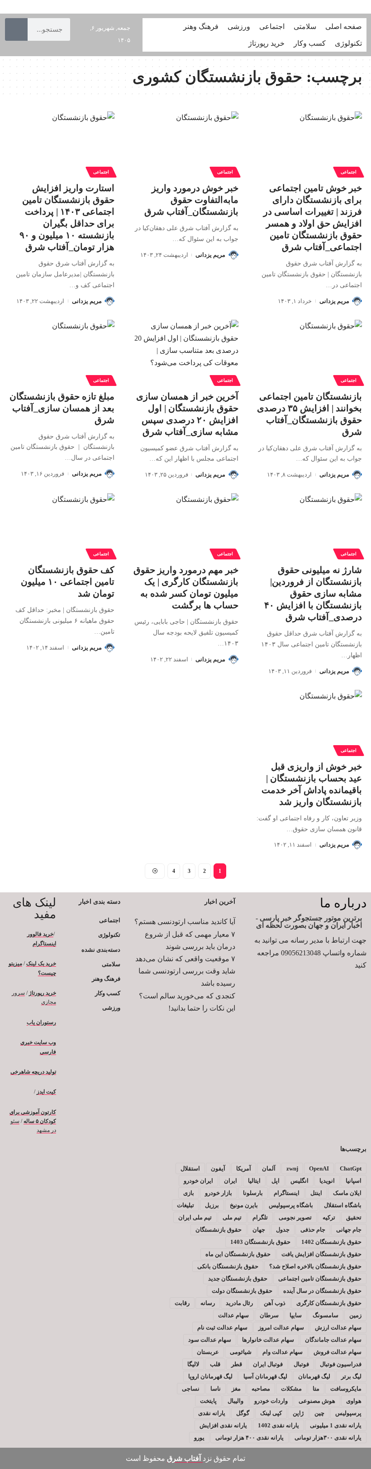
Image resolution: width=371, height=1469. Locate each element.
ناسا (215, 1388)
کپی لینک (271, 1413)
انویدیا (327, 1180)
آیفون (218, 1168)
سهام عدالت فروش (337, 1352)
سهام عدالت (233, 1315)
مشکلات (291, 1388)
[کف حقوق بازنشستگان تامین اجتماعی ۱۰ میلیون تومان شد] (61, 525)
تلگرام (260, 1217)
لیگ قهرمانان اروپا (210, 1376)
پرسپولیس (348, 1413)
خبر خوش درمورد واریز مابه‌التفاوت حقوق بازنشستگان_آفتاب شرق (191, 200)
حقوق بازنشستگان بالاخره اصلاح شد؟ (315, 1266)
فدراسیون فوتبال (340, 1364)
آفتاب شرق (185, 1458)
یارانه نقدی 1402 (278, 1425)
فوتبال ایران (268, 1364)
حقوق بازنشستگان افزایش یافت (321, 1254)
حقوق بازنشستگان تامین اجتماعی (319, 1278)
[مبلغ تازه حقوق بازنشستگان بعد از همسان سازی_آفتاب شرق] (61, 351)
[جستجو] (16, 29)
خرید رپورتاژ (42, 993)
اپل (275, 1180)
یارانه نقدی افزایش (223, 1425)
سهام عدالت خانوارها (268, 1339)
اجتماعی (349, 171)
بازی (188, 1193)
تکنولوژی (109, 934)
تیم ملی (232, 1217)
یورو (199, 1437)
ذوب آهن (274, 1303)
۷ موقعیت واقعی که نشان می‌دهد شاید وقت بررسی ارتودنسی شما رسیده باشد (185, 971)
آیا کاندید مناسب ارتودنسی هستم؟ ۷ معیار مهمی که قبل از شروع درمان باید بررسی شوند (184, 934)
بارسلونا (253, 1193)
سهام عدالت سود (209, 1339)
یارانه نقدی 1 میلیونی (335, 1425)
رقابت (182, 1303)
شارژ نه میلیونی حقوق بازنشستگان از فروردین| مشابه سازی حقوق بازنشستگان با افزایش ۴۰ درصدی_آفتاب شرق (313, 593)
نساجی (191, 1388)
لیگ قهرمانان (314, 1376)
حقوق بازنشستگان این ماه (238, 1254)
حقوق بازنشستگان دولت (242, 1290)
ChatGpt (350, 1168)
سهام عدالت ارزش (338, 1327)
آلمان (269, 1168)
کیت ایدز (46, 1092)
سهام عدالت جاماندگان (333, 1339)
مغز (236, 1388)
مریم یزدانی (334, 301)
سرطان (269, 1315)
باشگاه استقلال (342, 1205)
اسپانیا (353, 1180)
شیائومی (241, 1352)
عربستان (208, 1352)
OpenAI (319, 1168)
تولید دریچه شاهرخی (33, 1072)
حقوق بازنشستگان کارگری (328, 1303)
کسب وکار (107, 993)
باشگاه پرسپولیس (291, 1205)
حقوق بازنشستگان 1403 (260, 1241)
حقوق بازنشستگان (218, 1229)
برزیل (212, 1205)
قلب (215, 1364)
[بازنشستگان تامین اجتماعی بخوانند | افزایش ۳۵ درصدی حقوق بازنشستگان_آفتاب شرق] (309, 351)
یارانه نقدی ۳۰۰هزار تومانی (328, 1437)
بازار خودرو (218, 1193)
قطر (236, 1364)
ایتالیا (254, 1180)
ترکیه (329, 1217)
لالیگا (193, 1364)
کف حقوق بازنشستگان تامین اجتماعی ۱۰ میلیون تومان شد (67, 581)
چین (319, 1413)
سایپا (296, 1315)
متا (316, 1388)
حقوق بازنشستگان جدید (237, 1278)
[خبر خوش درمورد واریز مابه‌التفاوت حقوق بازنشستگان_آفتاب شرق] (185, 143)
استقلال (190, 1168)
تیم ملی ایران (195, 1217)
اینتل (316, 1193)
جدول (283, 1229)
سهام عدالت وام (282, 1352)
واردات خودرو (271, 1400)
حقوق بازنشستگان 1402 (331, 1241)
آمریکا (243, 1168)
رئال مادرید (239, 1303)
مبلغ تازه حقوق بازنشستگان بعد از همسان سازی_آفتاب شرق (62, 408)
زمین (355, 1315)
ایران (230, 1180)
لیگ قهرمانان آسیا (265, 1376)
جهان (258, 1229)
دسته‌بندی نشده (100, 949)
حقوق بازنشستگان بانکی (227, 1266)
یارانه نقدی (211, 1413)
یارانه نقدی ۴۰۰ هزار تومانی (249, 1437)
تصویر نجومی (295, 1217)
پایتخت (208, 1400)
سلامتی (111, 964)
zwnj (292, 1168)
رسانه (207, 1303)
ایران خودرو (198, 1180)
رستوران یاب (41, 1022)
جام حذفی (312, 1229)
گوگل (242, 1413)
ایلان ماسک (347, 1193)
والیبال (235, 1400)
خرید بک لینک (41, 963)
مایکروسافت (345, 1388)
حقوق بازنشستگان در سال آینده (322, 1290)
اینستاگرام (287, 1193)
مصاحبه (261, 1388)
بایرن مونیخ (244, 1205)
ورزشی (111, 1007)
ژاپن (298, 1413)
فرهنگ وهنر (106, 978)
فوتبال (301, 1364)
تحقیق (353, 1217)
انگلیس (299, 1180)
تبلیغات (185, 1205)
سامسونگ (325, 1315)
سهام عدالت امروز (281, 1327)
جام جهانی (348, 1229)
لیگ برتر (351, 1376)
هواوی (353, 1400)
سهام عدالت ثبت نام (222, 1327)
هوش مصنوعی (317, 1400)
